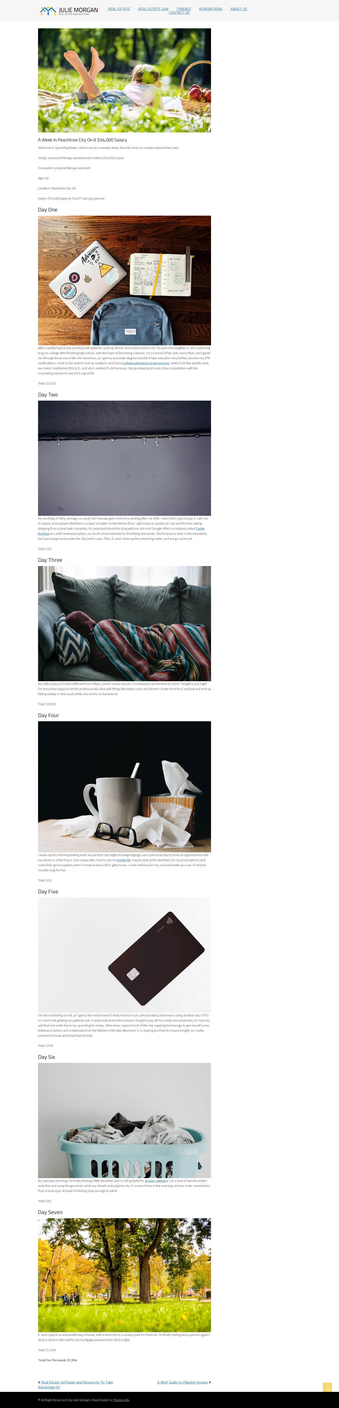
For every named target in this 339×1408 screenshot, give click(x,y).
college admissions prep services (146, 363)
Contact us (179, 12)
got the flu (124, 860)
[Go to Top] (327, 1387)
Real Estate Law (153, 9)
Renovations (210, 9)
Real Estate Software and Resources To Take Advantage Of (75, 1384)
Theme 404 (121, 1400)
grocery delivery (156, 1181)
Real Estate (119, 9)
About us (238, 9)
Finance (184, 9)
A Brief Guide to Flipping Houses (182, 1382)
